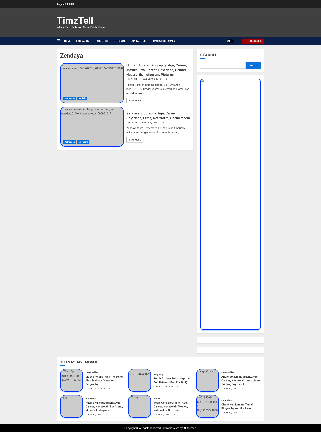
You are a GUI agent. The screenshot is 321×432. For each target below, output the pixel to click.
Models (82, 98)
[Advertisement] (88, 33)
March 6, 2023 (149, 122)
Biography (158, 374)
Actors (156, 398)
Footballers (226, 400)
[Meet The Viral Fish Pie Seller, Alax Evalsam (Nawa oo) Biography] (71, 380)
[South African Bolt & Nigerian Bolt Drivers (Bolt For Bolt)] (139, 380)
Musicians (83, 142)
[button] (238, 41)
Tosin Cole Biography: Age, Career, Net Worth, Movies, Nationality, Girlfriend (170, 406)
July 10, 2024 (230, 412)
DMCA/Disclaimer (164, 41)
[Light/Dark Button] (230, 41)
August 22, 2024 (164, 386)
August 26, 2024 (96, 388)
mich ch (132, 79)
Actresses (70, 98)
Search (208, 55)
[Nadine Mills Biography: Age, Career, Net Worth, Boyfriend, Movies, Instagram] (71, 406)
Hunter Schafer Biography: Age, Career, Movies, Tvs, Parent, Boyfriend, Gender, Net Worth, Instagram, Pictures (156, 70)
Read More (135, 100)
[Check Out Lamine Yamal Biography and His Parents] (207, 406)
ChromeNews (171, 428)
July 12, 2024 (94, 414)
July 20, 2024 (230, 388)
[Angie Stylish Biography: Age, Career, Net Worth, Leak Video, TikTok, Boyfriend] (207, 380)
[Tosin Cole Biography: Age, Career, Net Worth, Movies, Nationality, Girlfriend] (139, 406)
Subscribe (255, 41)
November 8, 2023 (151, 79)
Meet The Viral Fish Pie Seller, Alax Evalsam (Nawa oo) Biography (104, 380)
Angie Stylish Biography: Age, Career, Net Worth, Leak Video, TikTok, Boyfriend (240, 380)
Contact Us (138, 41)
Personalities (91, 372)
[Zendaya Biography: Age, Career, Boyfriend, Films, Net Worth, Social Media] (92, 126)
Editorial (120, 41)
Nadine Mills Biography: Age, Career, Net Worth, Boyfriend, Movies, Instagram (104, 406)
